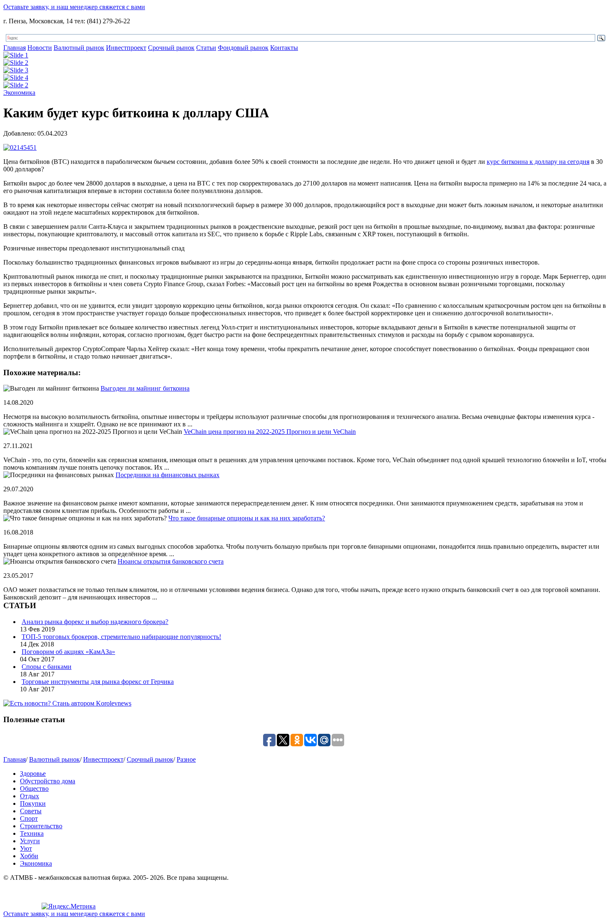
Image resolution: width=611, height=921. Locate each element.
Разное (186, 759)
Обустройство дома (47, 781)
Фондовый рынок (243, 47)
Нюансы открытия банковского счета (171, 561)
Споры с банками (46, 666)
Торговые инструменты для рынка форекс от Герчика (98, 681)
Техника (32, 833)
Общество (34, 788)
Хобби (29, 855)
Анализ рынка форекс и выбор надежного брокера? (95, 621)
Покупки (33, 803)
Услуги (30, 840)
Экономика (19, 92)
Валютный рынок (79, 47)
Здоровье (33, 773)
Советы (31, 811)
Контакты (284, 47)
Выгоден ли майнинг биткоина (145, 388)
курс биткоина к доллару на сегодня (538, 161)
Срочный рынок (171, 47)
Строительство (41, 825)
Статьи (206, 47)
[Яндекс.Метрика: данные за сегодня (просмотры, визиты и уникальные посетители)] (69, 906)
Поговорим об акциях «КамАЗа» (68, 651)
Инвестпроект (126, 47)
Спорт (29, 818)
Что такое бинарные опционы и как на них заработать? (246, 518)
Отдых (29, 796)
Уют (26, 848)
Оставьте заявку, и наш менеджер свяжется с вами (74, 6)
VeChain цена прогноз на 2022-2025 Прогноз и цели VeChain (270, 431)
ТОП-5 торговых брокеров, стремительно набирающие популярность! (121, 636)
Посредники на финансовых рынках (167, 474)
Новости (39, 47)
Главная (14, 47)
